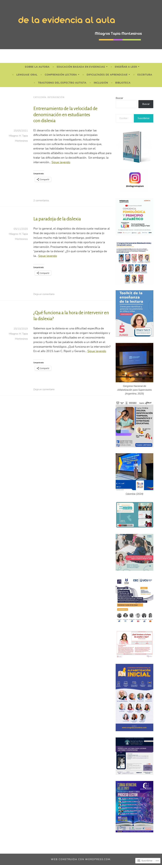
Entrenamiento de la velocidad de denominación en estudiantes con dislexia (65, 114)
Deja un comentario (44, 294)
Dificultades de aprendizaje (107, 74)
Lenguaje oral (26, 74)
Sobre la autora (37, 66)
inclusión (101, 82)
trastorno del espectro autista (62, 82)
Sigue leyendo (61, 162)
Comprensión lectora (61, 74)
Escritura (144, 74)
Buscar (119, 98)
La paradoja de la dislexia (57, 218)
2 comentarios (41, 200)
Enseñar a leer (126, 66)
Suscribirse (144, 118)
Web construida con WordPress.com (80, 859)
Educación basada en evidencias (81, 66)
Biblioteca (123, 82)
